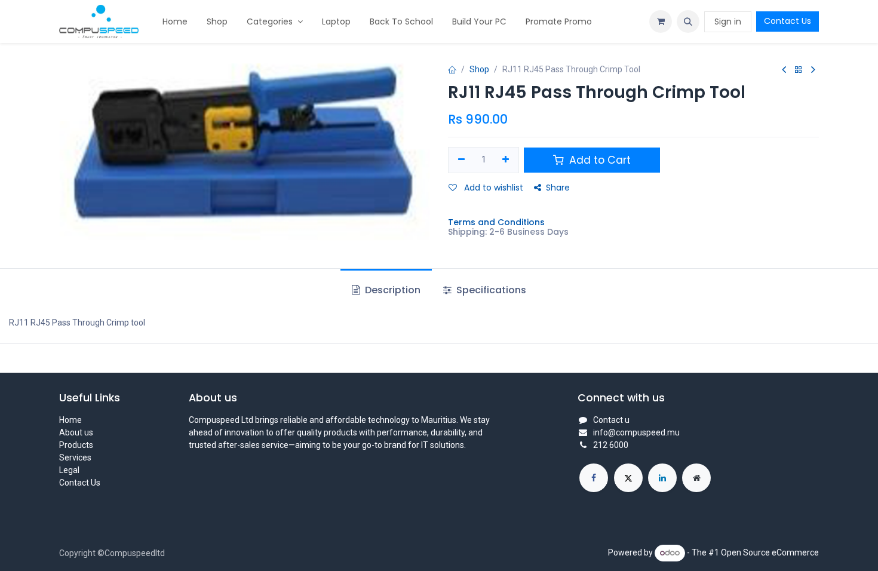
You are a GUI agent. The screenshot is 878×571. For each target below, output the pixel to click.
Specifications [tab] (490, 290)
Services (75, 457)
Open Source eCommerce (770, 552)
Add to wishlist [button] (492, 188)
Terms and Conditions (496, 222)
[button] (688, 21)
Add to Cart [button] (598, 160)
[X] (628, 477)
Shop (479, 69)
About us (76, 432)
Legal (69, 470)
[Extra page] (696, 477)
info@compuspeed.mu (636, 432)
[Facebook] (593, 477)
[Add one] (506, 160)
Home (70, 420)
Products (76, 445)
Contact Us (787, 21)
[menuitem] (175, 22)
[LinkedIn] (662, 477)
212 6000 (610, 445)
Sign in (727, 21)
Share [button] (558, 188)
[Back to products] (798, 70)
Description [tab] (391, 290)
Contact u (611, 420)
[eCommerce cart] (660, 21)
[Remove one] (461, 160)
